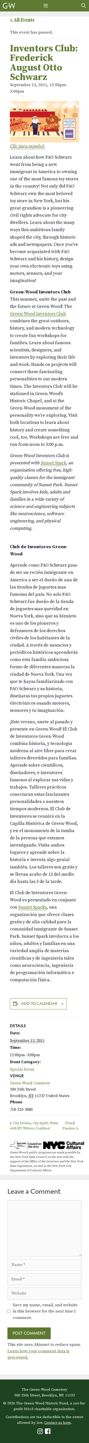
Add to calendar (39, 1003)
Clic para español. (27, 146)
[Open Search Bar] (83, 5)
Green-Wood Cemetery (30, 1083)
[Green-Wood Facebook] (48, 1432)
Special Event (22, 1069)
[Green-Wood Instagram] (40, 1432)
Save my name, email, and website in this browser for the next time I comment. (45, 1311)
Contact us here (57, 1422)
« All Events (22, 20)
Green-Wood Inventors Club (38, 314)
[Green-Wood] (9, 5)
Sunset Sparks (32, 907)
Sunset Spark (53, 463)
